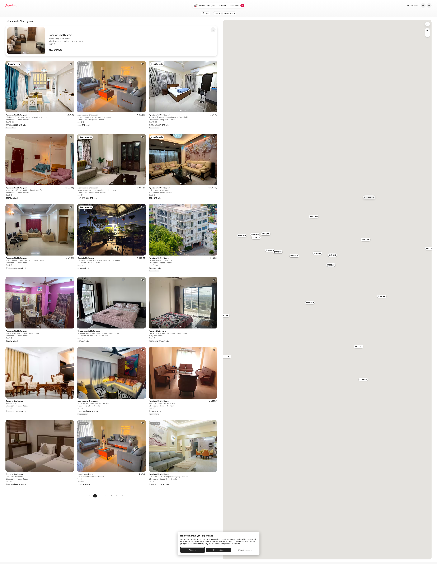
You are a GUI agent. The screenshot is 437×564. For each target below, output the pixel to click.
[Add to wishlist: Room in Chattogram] (214, 280)
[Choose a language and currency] (423, 5)
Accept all (192, 550)
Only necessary (218, 550)
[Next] (133, 496)
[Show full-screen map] (427, 24)
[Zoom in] (427, 30)
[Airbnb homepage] (11, 5)
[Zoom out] (427, 35)
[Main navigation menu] (429, 5)
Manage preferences (244, 550)
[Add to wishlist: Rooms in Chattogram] (71, 423)
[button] (55, 50)
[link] (89, 496)
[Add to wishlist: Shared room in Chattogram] (143, 280)
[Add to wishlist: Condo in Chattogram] (143, 207)
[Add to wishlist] (213, 29)
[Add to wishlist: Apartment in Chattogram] (71, 64)
